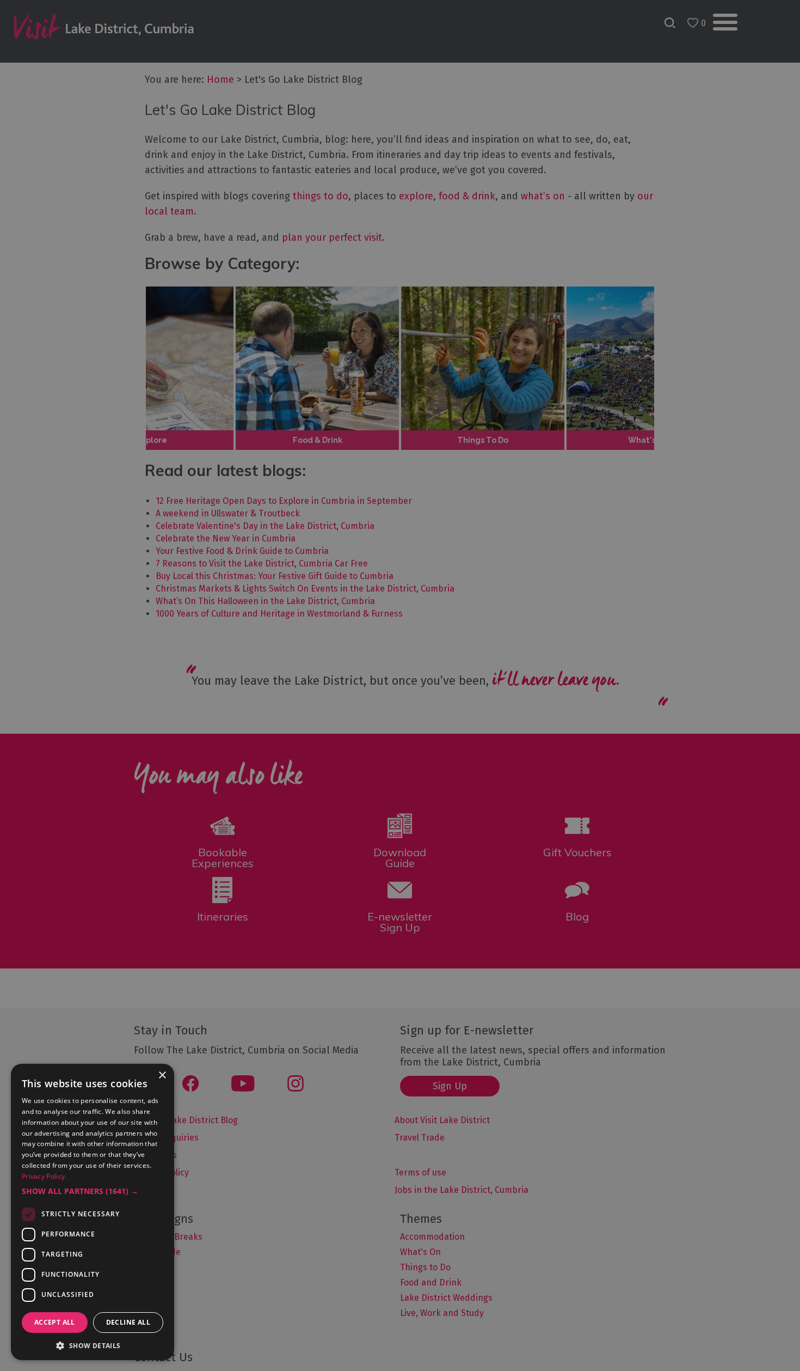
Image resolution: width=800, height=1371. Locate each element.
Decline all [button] (128, 1322)
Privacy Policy (43, 1176)
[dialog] (400, 685)
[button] (92, 1191)
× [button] (162, 1075)
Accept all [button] (54, 1322)
